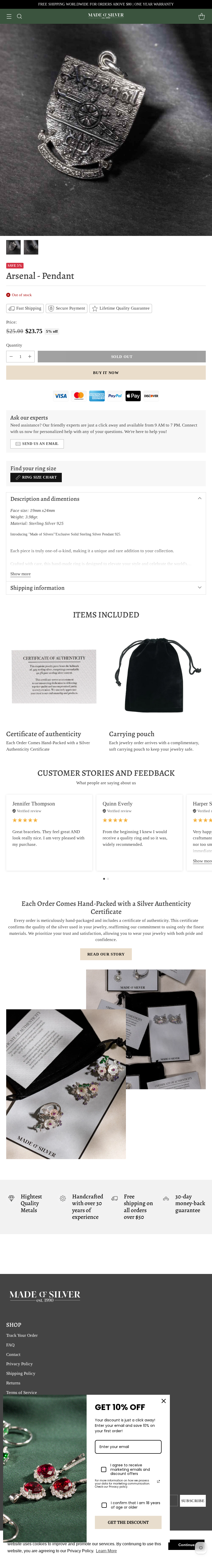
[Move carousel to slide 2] (108, 879)
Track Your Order (22, 1335)
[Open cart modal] (201, 16)
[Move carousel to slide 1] (104, 879)
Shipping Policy (20, 1373)
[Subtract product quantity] (11, 356)
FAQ (10, 1344)
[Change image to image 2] (31, 247)
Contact (13, 1354)
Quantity (14, 345)
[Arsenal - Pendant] (106, 130)
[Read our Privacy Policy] (158, 1481)
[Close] (163, 1401)
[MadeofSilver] (106, 16)
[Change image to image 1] (13, 247)
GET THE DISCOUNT (128, 1522)
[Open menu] (9, 16)
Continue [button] (186, 1545)
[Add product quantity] (29, 356)
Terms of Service (21, 1392)
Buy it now (106, 372)
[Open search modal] (19, 16)
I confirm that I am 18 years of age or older (135, 1505)
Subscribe (193, 1500)
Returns (13, 1383)
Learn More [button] (106, 1551)
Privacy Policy (19, 1363)
